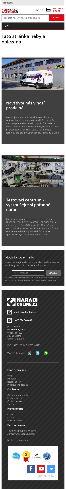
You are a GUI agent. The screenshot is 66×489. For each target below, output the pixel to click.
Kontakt (11, 417)
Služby (10, 404)
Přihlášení (8, 2)
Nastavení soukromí (17, 440)
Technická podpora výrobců (21, 430)
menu (8, 26)
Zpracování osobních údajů (21, 434)
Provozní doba (14, 420)
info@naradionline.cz (25, 312)
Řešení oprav (14, 381)
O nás (10, 414)
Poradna (11, 378)
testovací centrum (35, 219)
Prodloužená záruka (17, 384)
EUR (41, 10)
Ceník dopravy (14, 401)
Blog (9, 375)
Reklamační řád (15, 398)
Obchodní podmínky (17, 395)
